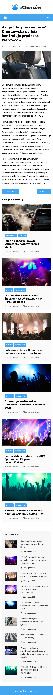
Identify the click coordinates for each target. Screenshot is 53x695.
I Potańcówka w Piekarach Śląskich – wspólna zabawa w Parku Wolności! (23, 298)
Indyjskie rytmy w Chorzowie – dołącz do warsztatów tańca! (24, 352)
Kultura (9, 290)
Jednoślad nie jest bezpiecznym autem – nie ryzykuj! (31, 622)
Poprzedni (11, 191)
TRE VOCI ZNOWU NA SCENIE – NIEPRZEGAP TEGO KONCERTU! (24, 512)
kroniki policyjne (32, 46)
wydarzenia (43, 46)
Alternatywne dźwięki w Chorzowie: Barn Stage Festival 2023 (25, 404)
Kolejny (43, 191)
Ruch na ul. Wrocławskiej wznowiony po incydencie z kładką (22, 244)
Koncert (9, 396)
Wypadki (22, 236)
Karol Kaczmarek (13, 251)
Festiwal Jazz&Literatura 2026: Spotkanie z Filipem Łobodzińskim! (25, 459)
